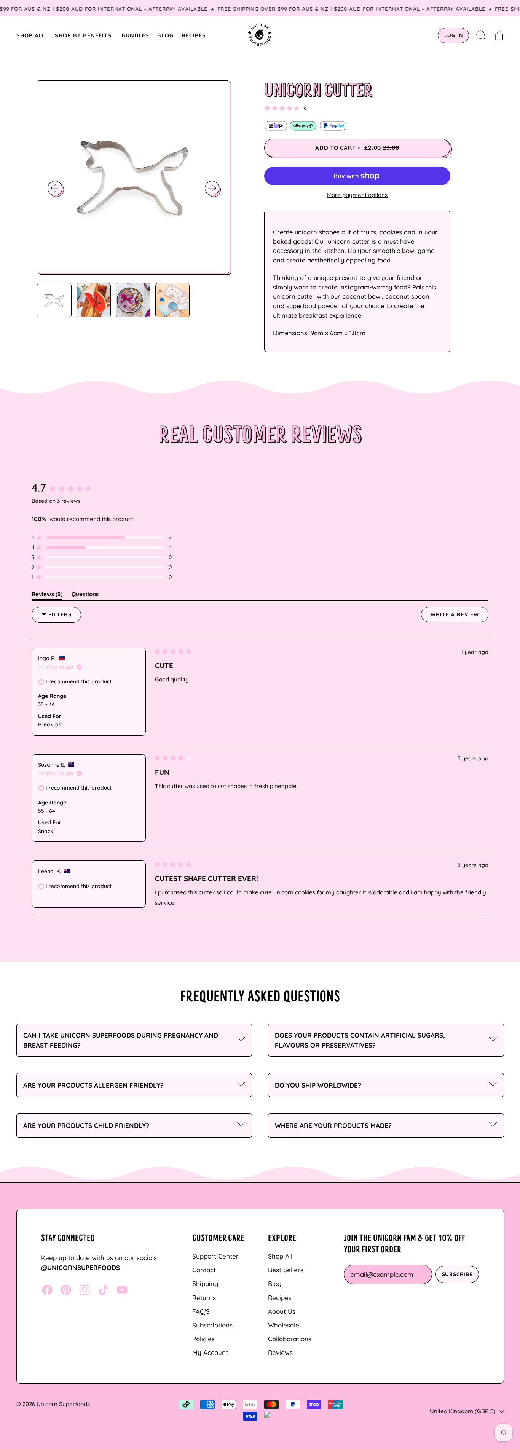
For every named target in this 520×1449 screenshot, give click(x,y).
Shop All (280, 1256)
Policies (203, 1339)
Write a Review (459, 616)
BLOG (165, 35)
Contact (204, 1270)
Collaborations (289, 1339)
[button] (481, 35)
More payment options (357, 194)
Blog (275, 1283)
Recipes (280, 1298)
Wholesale (283, 1325)
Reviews (280, 1352)
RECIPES (194, 35)
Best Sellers (285, 1270)
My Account (210, 1352)
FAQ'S (201, 1311)
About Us (281, 1311)
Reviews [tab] (47, 595)
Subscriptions (212, 1325)
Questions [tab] (85, 595)
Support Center (215, 1256)
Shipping (205, 1283)
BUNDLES (135, 35)
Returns (204, 1298)
